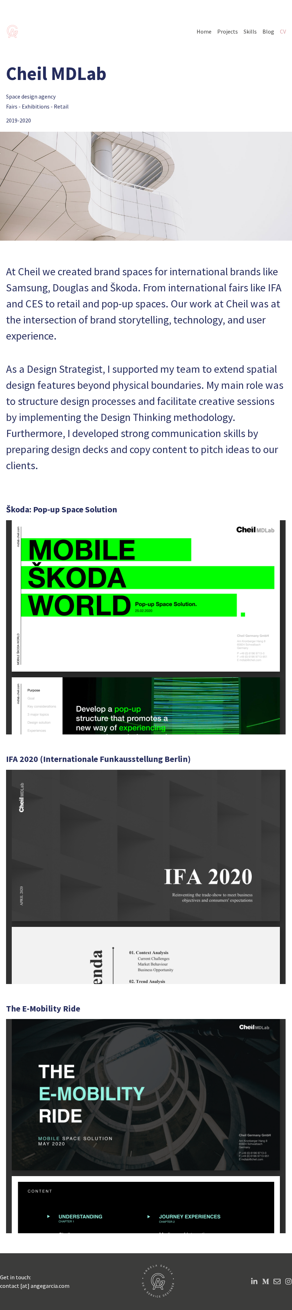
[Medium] (265, 1281)
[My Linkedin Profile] (254, 1281)
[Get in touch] (277, 1281)
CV (283, 31)
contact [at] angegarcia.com (34, 1285)
